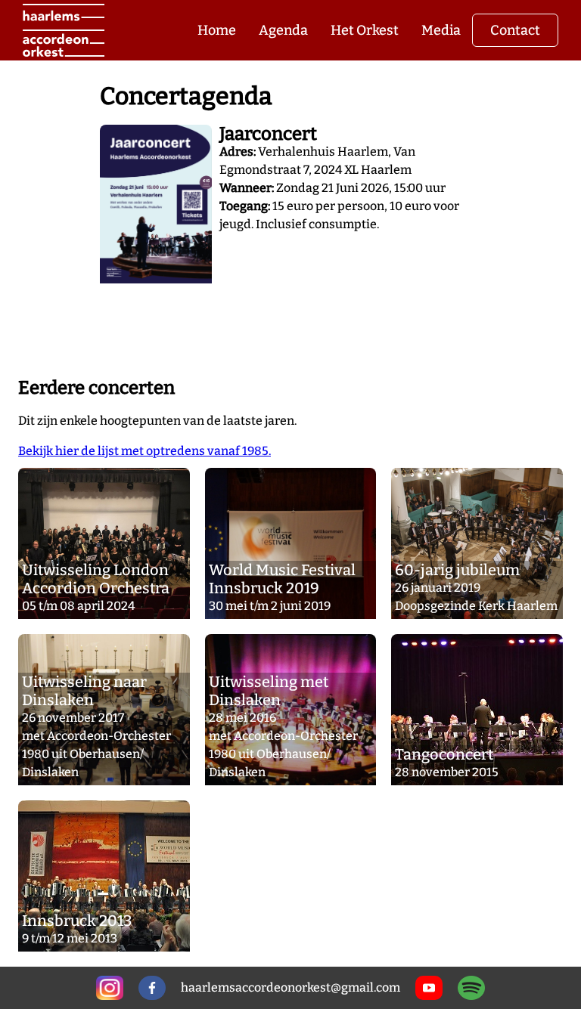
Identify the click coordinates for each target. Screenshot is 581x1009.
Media (441, 30)
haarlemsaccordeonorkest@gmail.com (290, 987)
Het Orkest (365, 30)
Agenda (283, 30)
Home (216, 30)
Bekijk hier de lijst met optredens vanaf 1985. (144, 451)
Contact (515, 30)
